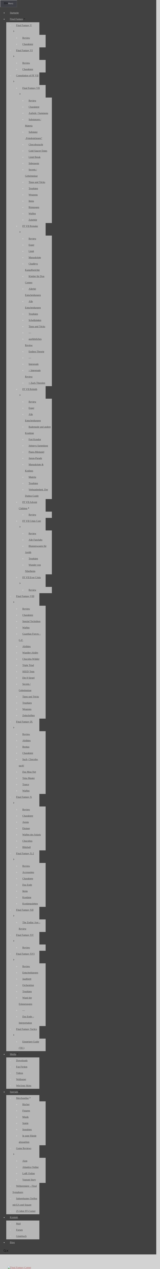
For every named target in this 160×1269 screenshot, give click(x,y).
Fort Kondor (35, 439)
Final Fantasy (16, 19)
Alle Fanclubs (35, 539)
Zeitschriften (28, 715)
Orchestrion (28, 985)
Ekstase (26, 828)
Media (13, 1054)
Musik (25, 1117)
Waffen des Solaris (31, 834)
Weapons (33, 194)
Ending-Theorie (36, 351)
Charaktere (27, 44)
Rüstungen (34, 207)
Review (26, 38)
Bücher (26, 1104)
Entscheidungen (30, 972)
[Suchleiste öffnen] (6, 1251)
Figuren (26, 1110)
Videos (19, 1073)
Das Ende (27, 884)
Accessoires (28, 872)
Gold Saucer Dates (38, 150)
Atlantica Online (30, 1167)
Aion (24, 1161)
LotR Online (28, 1173)
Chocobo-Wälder (30, 659)
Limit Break (34, 157)
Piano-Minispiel (36, 452)
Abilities (26, 646)
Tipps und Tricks (37, 182)
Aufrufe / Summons (38, 113)
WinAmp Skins (23, 1085)
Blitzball (26, 847)
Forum (19, 1230)
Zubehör (33, 219)
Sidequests (34, 163)
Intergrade (34, 364)
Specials (14, 1092)
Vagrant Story (29, 1179)
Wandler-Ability (30, 652)
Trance (25, 784)
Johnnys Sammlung (38, 445)
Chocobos (27, 841)
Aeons (25, 822)
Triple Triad (28, 665)
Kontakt (14, 1217)
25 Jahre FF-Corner (25, 1211)
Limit (31, 251)
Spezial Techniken (31, 621)
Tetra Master (28, 778)
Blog (12, 1242)
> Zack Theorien (37, 383)
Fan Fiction (21, 1066)
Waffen (32, 213)
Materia (32, 477)
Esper (31, 245)
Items (31, 201)
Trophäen (33, 188)
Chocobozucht (36, 144)
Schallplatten (35, 320)
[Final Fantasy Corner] (19, 1267)
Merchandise (22, 1098)
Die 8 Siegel (28, 677)
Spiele (25, 1123)
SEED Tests (28, 671)
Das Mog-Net (29, 772)
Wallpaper (21, 1079)
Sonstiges (27, 1129)
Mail (18, 1223)
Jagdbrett (26, 979)
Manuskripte (35, 257)
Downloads (22, 1060)
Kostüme (26, 897)
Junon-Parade (35, 458)
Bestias (25, 746)
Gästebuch (21, 1236)
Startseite (14, 12)
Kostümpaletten (30, 903)
